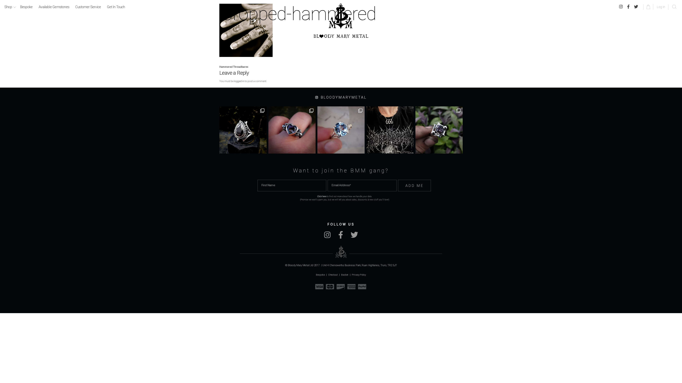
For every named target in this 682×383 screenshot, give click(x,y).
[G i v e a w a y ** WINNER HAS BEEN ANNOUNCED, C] (390, 130)
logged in (239, 81)
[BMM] (341, 252)
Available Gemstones (54, 7)
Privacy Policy (359, 274)
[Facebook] (628, 7)
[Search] (674, 7)
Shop (8, 7)
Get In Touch (116, 7)
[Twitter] (636, 7)
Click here (321, 196)
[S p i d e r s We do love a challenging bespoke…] (292, 130)
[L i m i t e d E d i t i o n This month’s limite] (341, 130)
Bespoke (26, 7)
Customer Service (88, 7)
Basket (344, 274)
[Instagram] (621, 7)
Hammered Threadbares (233, 66)
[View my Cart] (648, 6)
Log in (661, 7)
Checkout (333, 274)
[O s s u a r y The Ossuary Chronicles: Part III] (243, 130)
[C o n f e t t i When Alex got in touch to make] (439, 130)
